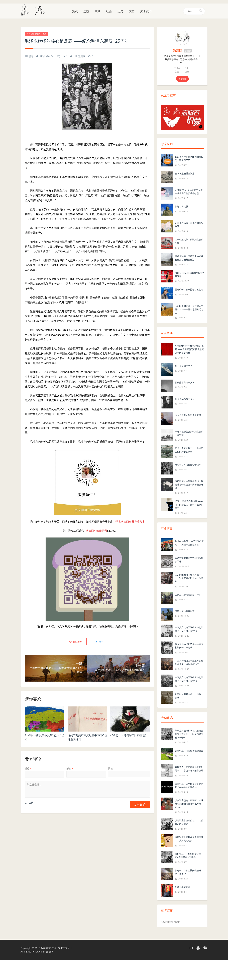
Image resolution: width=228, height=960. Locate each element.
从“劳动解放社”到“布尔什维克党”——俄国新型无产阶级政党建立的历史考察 (189, 349)
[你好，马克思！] (167, 209)
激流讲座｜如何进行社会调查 (189, 750)
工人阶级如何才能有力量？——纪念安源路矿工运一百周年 (189, 578)
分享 (100, 641)
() (77, 641)
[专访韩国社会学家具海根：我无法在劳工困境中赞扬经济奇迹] (167, 484)
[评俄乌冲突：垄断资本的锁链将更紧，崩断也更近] (167, 259)
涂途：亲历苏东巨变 (184, 611)
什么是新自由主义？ (184, 382)
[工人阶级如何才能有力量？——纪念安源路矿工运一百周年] (167, 577)
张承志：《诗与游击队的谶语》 (129, 735)
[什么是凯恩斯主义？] (167, 401)
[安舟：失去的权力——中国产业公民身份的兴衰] (167, 451)
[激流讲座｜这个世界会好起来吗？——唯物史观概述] (167, 786)
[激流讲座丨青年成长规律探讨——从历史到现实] (167, 840)
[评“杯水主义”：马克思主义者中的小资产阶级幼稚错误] (167, 193)
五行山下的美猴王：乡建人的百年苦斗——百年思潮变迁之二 (189, 309)
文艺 (132, 11)
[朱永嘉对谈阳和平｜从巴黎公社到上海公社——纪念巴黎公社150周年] (167, 733)
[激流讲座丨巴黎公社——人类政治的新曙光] (167, 823)
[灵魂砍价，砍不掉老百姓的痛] (167, 292)
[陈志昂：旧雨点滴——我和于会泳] (167, 697)
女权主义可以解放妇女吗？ (188, 464)
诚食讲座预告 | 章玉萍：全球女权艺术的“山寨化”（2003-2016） (189, 804)
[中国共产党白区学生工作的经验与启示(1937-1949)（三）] (167, 630)
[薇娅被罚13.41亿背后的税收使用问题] (167, 275)
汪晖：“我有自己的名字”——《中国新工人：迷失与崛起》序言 (189, 505)
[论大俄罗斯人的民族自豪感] (167, 418)
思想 (86, 11)
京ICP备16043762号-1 (60, 948)
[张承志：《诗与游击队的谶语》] (130, 719)
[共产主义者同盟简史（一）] (167, 597)
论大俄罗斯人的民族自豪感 (188, 415)
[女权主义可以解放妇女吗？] (167, 467)
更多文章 (182, 78)
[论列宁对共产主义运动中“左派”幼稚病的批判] (87, 719)
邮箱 (69, 768)
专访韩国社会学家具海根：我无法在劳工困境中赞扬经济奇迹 (189, 485)
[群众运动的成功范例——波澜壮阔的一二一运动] (167, 647)
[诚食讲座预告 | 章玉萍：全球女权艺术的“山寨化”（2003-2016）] (167, 803)
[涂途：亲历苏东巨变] (167, 614)
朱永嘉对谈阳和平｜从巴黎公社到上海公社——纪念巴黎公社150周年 (189, 734)
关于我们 (146, 11)
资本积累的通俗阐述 (184, 173)
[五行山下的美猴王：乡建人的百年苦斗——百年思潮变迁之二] (167, 309)
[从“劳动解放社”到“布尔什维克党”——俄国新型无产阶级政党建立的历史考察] (167, 348)
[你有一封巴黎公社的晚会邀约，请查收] (167, 873)
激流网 (81, 56)
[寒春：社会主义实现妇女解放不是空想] (167, 434)
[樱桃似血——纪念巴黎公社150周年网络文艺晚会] (167, 856)
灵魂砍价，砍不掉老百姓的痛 (189, 289)
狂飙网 (177, 921)
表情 (30, 802)
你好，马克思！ (182, 206)
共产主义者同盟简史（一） (188, 594)
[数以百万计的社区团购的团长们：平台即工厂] (167, 159)
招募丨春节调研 (182, 886)
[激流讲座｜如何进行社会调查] (167, 753)
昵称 (28, 768)
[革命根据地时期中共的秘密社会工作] (167, 561)
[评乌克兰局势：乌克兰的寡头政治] (167, 226)
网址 (110, 768)
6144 (177, 68)
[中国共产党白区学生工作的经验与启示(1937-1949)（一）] (167, 680)
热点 (75, 11)
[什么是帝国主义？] (167, 369)
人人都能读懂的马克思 (36, 33)
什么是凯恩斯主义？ (184, 398)
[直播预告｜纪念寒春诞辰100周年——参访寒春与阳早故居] (167, 770)
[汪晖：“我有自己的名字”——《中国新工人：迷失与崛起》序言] (167, 504)
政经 (97, 11)
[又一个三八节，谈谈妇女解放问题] (167, 242)
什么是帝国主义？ (183, 366)
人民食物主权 (167, 921)
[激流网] (34, 10)
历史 (120, 11)
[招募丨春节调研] (167, 890)
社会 (109, 11)
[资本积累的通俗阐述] (167, 176)
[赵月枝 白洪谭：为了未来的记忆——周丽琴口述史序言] (167, 544)
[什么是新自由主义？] (167, 385)
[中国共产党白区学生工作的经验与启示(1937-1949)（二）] (167, 663)
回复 (186, 71)
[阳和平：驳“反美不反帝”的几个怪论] (44, 719)
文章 (177, 71)
